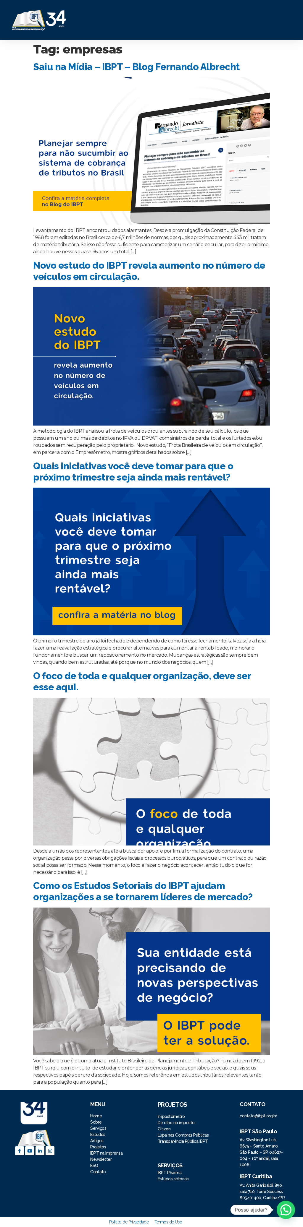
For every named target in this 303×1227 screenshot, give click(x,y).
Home (96, 1116)
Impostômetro (171, 1116)
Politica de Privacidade (129, 1222)
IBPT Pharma (170, 1172)
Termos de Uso (168, 1222)
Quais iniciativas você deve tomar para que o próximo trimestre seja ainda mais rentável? (133, 471)
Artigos (97, 1140)
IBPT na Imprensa (106, 1153)
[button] (184, 20)
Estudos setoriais (174, 1178)
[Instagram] (50, 1150)
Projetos (98, 1147)
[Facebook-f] (19, 1150)
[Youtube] (29, 1150)
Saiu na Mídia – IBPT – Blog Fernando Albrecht (136, 66)
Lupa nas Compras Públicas (183, 1135)
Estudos (97, 1134)
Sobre (96, 1122)
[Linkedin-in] (40, 1150)
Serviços (98, 1128)
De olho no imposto (176, 1122)
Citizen (164, 1129)
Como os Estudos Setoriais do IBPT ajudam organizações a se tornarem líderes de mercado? (142, 891)
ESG (94, 1165)
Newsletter (101, 1159)
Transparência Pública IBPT (183, 1141)
